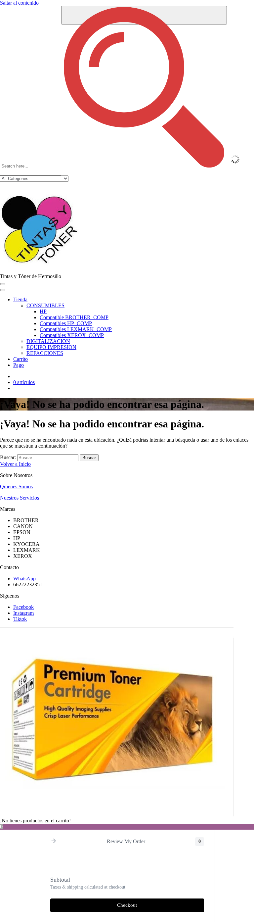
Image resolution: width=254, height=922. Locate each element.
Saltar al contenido (19, 3)
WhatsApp (24, 578)
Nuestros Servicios (19, 498)
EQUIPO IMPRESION (51, 347)
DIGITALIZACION (48, 341)
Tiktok (20, 619)
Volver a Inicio (15, 464)
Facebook (23, 607)
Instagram (23, 613)
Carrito (20, 359)
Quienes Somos (16, 486)
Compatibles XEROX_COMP (72, 335)
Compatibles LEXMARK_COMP (76, 329)
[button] (53, 841)
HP (43, 311)
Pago (18, 365)
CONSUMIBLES (45, 305)
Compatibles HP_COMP (66, 323)
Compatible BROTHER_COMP (74, 317)
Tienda (20, 299)
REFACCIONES (44, 353)
